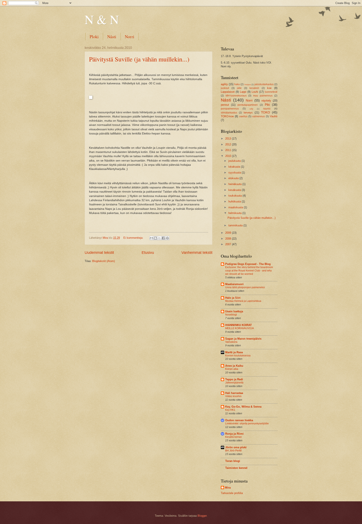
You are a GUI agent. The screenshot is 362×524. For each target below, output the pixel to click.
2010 (228, 156)
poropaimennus (230, 108)
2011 (228, 150)
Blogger (202, 515)
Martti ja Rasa (234, 352)
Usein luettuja (234, 311)
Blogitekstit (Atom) (103, 261)
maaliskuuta (236, 207)
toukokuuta (235, 195)
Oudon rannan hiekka (239, 420)
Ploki (94, 36)
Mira (228, 487)
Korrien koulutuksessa (238, 355)
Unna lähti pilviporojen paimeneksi (245, 287)
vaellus (243, 116)
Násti (111, 36)
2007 (228, 244)
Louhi (255, 91)
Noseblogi (231, 314)
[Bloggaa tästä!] (155, 238)
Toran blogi (232, 461)
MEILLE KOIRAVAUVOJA (239, 328)
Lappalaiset (228, 91)
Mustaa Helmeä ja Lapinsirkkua (243, 301)
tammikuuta (235, 225)
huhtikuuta (235, 201)
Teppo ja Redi (234, 379)
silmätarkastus (229, 112)
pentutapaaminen (248, 105)
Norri (129, 36)
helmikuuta (235, 213)
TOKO (265, 112)
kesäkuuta (235, 190)
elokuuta (233, 178)
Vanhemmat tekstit (196, 252)
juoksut (225, 88)
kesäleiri (254, 88)
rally (251, 109)
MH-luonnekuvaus (236, 95)
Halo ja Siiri (232, 297)
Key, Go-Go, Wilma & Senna (243, 406)
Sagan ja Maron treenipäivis (243, 338)
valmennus (258, 116)
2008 (228, 238)
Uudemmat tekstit (99, 252)
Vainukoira (231, 341)
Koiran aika (231, 369)
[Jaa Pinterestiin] (167, 238)
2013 (228, 138)
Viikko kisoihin (233, 396)
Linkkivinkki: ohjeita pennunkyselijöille (247, 423)
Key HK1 (230, 409)
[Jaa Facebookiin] (163, 238)
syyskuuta (235, 172)
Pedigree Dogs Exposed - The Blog (248, 264)
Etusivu (148, 252)
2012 (228, 144)
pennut (225, 104)
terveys (248, 112)
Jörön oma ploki (236, 447)
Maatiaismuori (234, 284)
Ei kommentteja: (133, 237)
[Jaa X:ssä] (159, 238)
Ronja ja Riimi (234, 433)
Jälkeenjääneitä (234, 382)
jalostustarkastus (264, 84)
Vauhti (273, 116)
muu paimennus (263, 95)
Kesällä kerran (233, 436)
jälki (239, 88)
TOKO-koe (227, 116)
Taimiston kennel (236, 467)
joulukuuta (235, 160)
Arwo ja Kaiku (234, 365)
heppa (247, 84)
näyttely (266, 100)
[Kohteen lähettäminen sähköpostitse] (151, 238)
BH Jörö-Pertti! (233, 450)
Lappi (243, 91)
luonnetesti (271, 92)
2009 (228, 232)
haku (237, 84)
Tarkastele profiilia (232, 493)
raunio (266, 108)
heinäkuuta (235, 184)
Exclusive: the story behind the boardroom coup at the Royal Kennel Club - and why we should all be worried (249, 270)
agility (224, 84)
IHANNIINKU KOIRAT (238, 325)
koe (269, 88)
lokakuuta (234, 166)
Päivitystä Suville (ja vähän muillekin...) (139, 59)
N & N (102, 19)
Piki (267, 104)
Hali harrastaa (234, 393)
